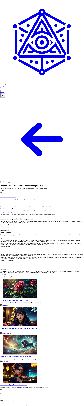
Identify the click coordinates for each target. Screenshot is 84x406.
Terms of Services (3, 403)
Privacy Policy (9, 403)
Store (7, 401)
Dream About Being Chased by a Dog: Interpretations (10, 204)
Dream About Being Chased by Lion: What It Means (15, 356)
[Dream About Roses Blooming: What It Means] (42, 288)
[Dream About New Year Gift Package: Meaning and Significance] (42, 317)
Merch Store (6, 274)
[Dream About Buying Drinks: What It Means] (42, 373)
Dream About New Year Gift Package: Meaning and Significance (19, 328)
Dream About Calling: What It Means (7, 200)
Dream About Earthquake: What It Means (7, 208)
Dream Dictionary (14, 401)
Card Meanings (3, 401)
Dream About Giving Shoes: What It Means (8, 197)
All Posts (2, 92)
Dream (1, 182)
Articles (9, 401)
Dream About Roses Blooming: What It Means (14, 300)
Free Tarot (2, 274)
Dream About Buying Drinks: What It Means (13, 385)
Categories (2, 93)
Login (1, 89)
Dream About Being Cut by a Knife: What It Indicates (10, 212)
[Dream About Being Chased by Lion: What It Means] (42, 345)
